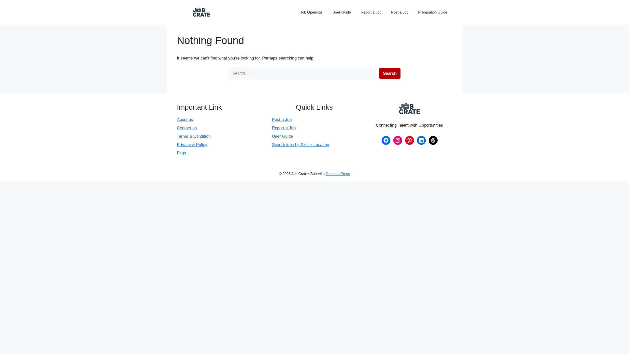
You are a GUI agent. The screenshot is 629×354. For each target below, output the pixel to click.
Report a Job (371, 12)
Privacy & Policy (192, 144)
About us (185, 119)
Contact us (187, 128)
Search (390, 73)
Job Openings (311, 12)
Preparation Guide (432, 12)
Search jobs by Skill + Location (300, 144)
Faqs (181, 153)
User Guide (341, 12)
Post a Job (399, 12)
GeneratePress (338, 174)
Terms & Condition (194, 136)
